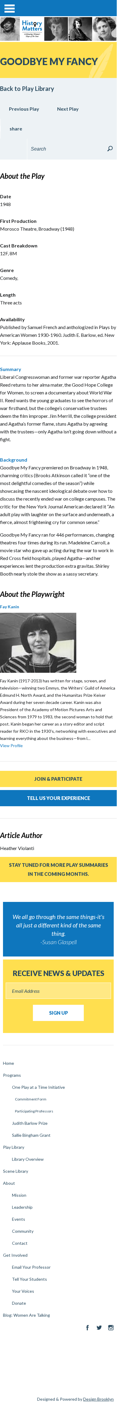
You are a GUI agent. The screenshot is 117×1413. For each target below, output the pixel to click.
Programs (12, 1075)
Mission (19, 1195)
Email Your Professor (31, 1267)
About (9, 1183)
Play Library (13, 1147)
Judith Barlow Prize (30, 1123)
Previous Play (24, 109)
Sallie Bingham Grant (31, 1135)
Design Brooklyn (98, 1399)
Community (23, 1231)
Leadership (22, 1207)
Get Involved (15, 1255)
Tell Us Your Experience (58, 798)
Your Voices (23, 1291)
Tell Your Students (29, 1279)
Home (8, 1063)
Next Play (68, 109)
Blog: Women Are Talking (26, 1315)
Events (18, 1219)
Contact (20, 1243)
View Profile (11, 745)
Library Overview (28, 1159)
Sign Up (58, 1013)
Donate (19, 1303)
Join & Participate (58, 779)
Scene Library (15, 1171)
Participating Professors (34, 1111)
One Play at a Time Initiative (38, 1087)
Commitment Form (30, 1099)
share (16, 128)
